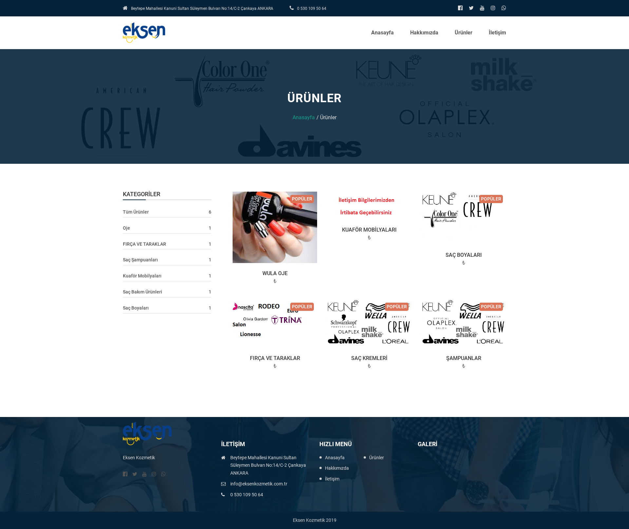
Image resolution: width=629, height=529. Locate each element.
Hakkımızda (424, 32)
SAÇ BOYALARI (464, 255)
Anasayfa (382, 32)
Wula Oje (275, 273)
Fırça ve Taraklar (275, 358)
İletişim (497, 32)
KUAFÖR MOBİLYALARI (369, 230)
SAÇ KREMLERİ (369, 358)
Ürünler (463, 32)
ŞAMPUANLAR (463, 358)
